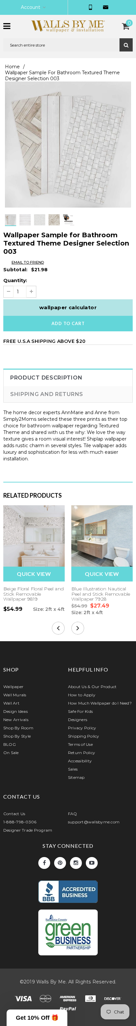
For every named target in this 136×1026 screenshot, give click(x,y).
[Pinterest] (60, 863)
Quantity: (15, 280)
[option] (68, 145)
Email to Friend (28, 262)
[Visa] (23, 1000)
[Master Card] (46, 1000)
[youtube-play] (92, 863)
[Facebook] (44, 863)
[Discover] (113, 1000)
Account (30, 7)
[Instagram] (76, 863)
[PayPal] (68, 1010)
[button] (37, 1017)
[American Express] (68, 1000)
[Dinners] (91, 1000)
